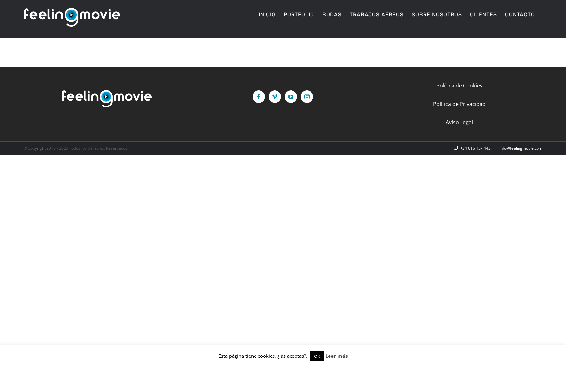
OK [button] (317, 356)
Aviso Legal (459, 122)
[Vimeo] (275, 96)
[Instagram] (307, 96)
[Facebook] (259, 96)
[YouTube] (291, 96)
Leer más (336, 356)
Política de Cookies (459, 85)
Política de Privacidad (459, 103)
